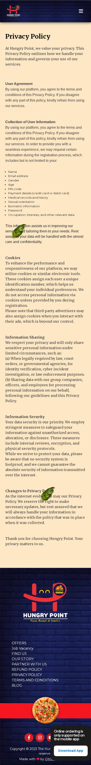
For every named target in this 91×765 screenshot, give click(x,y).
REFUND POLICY (27, 669)
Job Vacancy (23, 648)
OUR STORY (23, 659)
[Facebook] (29, 737)
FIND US (19, 654)
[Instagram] (40, 737)
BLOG (17, 685)
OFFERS (19, 643)
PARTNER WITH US (29, 664)
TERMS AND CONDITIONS (35, 680)
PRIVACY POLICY (27, 675)
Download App (70, 751)
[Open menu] (81, 11)
